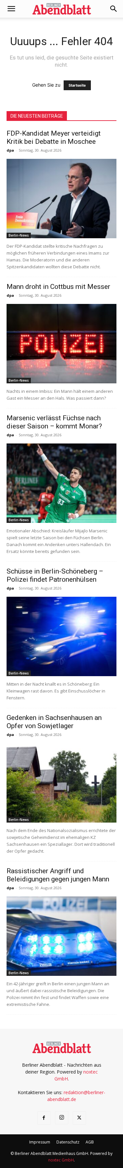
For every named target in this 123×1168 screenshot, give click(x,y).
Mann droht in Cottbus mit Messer (58, 287)
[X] (79, 1118)
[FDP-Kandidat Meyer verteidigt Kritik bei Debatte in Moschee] (61, 198)
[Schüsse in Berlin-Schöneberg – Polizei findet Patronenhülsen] (61, 636)
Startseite (77, 85)
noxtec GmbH (61, 1160)
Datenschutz (67, 1142)
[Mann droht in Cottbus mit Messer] (61, 343)
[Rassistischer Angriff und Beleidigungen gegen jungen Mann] (61, 936)
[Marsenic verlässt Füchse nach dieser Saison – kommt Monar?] (61, 483)
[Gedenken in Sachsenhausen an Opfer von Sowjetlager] (61, 783)
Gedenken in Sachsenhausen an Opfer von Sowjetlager (54, 722)
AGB (90, 1142)
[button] (11, 9)
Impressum (39, 1142)
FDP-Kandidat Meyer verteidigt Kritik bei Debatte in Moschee (54, 137)
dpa (10, 150)
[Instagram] (61, 1117)
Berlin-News (19, 235)
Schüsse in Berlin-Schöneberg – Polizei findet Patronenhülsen (55, 575)
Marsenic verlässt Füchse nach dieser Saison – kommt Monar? (54, 422)
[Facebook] (44, 1118)
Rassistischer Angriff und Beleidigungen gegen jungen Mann (58, 875)
